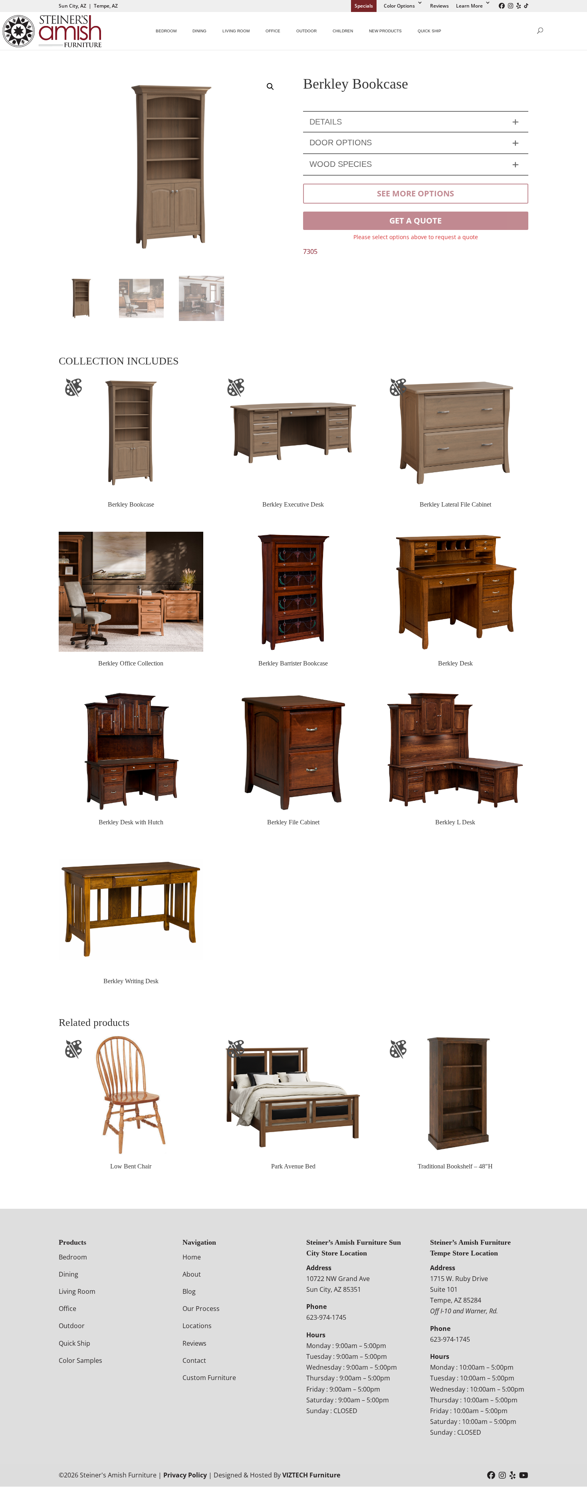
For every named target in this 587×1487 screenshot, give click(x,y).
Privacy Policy (185, 1475)
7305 (310, 251)
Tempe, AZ (106, 5)
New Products (385, 31)
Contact (194, 1360)
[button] (270, 86)
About (191, 1274)
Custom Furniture (209, 1377)
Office (273, 31)
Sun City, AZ (72, 5)
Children (343, 31)
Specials (364, 5)
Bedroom (166, 31)
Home (191, 1257)
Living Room (236, 31)
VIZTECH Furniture (311, 1475)
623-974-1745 (326, 1317)
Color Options (399, 5)
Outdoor (306, 31)
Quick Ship (429, 31)
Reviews (439, 5)
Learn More (469, 5)
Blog (189, 1291)
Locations (197, 1326)
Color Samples (80, 1360)
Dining (199, 31)
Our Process (201, 1309)
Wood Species (340, 164)
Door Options (340, 142)
